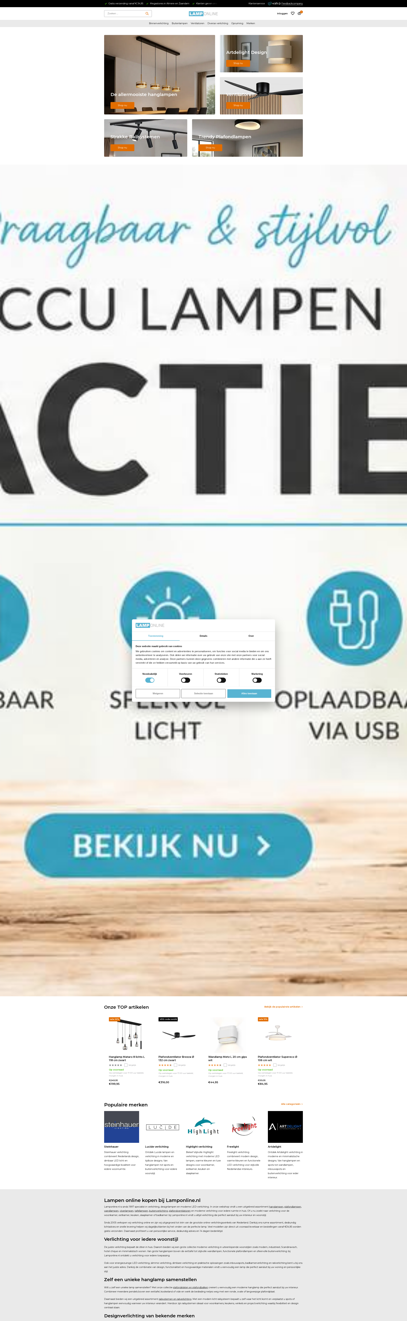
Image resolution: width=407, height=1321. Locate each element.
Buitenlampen (180, 23)
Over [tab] (251, 636)
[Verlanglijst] (292, 14)
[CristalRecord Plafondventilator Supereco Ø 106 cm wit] (278, 1035)
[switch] (185, 680)
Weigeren (158, 693)
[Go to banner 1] (159, 74)
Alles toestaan (249, 693)
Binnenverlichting (159, 23)
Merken (250, 23)
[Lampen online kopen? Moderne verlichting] (203, 13)
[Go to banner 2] (261, 53)
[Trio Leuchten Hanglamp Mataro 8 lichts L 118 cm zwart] (129, 1035)
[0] (298, 14)
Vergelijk (132, 1065)
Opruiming (237, 23)
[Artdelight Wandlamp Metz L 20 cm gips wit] (228, 1035)
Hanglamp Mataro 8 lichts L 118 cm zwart (127, 1058)
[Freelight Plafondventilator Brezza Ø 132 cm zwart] (179, 1035)
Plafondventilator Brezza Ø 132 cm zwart (176, 1058)
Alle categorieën (290, 1104)
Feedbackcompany (292, 3)
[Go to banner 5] (247, 138)
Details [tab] (203, 636)
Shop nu (122, 105)
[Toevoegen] (145, 1082)
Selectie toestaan (203, 693)
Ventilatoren (197, 23)
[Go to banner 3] (261, 95)
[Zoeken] (147, 13)
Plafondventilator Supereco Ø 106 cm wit (277, 1058)
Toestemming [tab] (155, 636)
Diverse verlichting (217, 23)
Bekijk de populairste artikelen (282, 1006)
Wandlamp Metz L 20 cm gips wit (227, 1058)
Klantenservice (256, 3)
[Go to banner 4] (145, 138)
